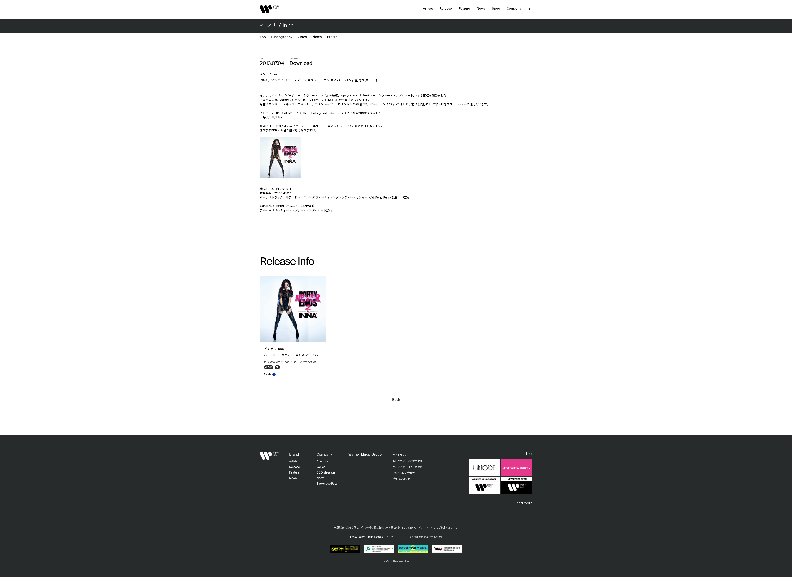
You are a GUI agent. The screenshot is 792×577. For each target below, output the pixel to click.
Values (321, 467)
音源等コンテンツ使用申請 (407, 460)
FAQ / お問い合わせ (403, 472)
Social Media (523, 502)
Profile (332, 37)
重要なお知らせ (401, 478)
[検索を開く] (529, 9)
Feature (464, 8)
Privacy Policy (357, 537)
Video (302, 37)
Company (514, 8)
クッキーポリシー (396, 537)
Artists (428, 8)
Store (496, 8)
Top (263, 37)
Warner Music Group (365, 454)
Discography (281, 37)
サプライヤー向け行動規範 (407, 466)
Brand (294, 454)
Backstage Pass (327, 483)
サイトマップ (399, 454)
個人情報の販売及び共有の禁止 (378, 527)
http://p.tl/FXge (271, 117)
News (317, 37)
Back (396, 400)
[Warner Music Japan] (269, 456)
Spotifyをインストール (420, 527)
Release (446, 8)
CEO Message (326, 472)
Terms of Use (375, 537)
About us (322, 461)
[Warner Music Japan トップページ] (269, 9)
